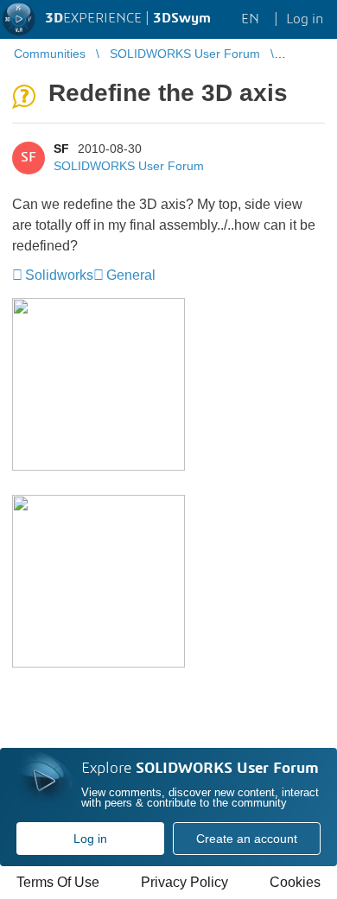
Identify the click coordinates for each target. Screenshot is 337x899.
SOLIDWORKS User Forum (129, 166)
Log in (90, 838)
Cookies (295, 882)
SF (61, 148)
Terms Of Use (57, 882)
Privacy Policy (184, 882)
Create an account (246, 838)
